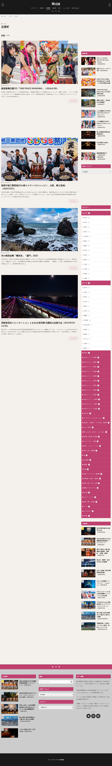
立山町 (86, 269)
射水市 (87, 222)
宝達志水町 (88, 325)
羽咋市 (86, 297)
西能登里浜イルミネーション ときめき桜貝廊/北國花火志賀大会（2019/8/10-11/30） (38, 324)
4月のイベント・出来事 (91, 371)
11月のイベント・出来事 (91, 404)
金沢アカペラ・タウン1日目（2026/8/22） (104, 69)
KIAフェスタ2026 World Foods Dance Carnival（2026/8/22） (103, 61)
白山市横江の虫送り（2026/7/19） (102, 143)
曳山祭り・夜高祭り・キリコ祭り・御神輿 (96, 422)
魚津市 (86, 255)
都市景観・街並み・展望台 (92, 478)
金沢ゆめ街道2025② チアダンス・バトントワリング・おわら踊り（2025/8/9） (27, 695)
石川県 (48, 8)
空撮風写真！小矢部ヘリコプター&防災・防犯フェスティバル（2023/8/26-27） (103, 626)
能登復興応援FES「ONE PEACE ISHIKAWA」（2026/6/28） (30, 88)
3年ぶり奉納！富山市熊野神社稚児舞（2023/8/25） (104, 572)
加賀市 (86, 348)
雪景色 (87, 464)
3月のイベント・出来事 (91, 366)
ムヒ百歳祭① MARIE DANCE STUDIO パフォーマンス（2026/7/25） (104, 124)
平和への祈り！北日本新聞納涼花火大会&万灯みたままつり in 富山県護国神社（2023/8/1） (27, 708)
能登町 (86, 334)
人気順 (8, 35)
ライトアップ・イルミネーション (94, 418)
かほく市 (87, 339)
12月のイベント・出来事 (91, 408)
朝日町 (86, 273)
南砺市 (87, 245)
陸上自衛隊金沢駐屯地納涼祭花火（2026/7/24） (103, 134)
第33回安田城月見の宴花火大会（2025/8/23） (103, 530)
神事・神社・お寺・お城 (92, 483)
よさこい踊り (88, 427)
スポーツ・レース (90, 497)
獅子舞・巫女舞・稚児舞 (91, 436)
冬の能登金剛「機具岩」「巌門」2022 (19, 255)
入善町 (86, 278)
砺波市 (87, 241)
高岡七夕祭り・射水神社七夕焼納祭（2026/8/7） (103, 102)
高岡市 (87, 227)
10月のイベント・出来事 (91, 399)
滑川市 (87, 250)
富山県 (42, 8)
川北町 (86, 343)
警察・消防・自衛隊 (90, 501)
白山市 (86, 301)
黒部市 (86, 259)
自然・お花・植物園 (90, 450)
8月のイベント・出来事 (91, 390)
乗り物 (87, 492)
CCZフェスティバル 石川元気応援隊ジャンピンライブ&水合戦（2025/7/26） (103, 594)
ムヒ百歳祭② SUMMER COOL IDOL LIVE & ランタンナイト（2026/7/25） (104, 114)
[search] (71, 682)
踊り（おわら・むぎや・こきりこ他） (95, 432)
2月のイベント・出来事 (91, 362)
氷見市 (87, 231)
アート (87, 506)
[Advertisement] (39, 120)
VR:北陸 (56, 4)
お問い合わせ (75, 8)
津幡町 (86, 315)
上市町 (86, 264)
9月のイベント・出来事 (91, 394)
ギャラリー (34, 8)
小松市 (87, 311)
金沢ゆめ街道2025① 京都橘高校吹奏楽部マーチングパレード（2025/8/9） (104, 541)
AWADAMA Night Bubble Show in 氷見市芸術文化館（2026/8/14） (103, 92)
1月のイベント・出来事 (91, 357)
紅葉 (86, 469)
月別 (59, 8)
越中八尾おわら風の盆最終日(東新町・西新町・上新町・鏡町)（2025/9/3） (103, 552)
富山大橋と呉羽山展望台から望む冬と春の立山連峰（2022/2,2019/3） (103, 615)
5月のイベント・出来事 (91, 376)
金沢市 (87, 287)
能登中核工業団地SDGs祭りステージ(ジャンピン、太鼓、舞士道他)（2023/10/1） (33, 187)
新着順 (3, 35)
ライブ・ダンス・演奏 (91, 441)
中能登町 (87, 320)
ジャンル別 (66, 8)
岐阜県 (54, 8)
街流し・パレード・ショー (92, 446)
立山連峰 (87, 460)
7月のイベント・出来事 (91, 385)
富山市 (87, 217)
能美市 (86, 306)
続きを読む (73, 100)
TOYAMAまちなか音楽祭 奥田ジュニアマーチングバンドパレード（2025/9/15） (103, 605)
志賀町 (16, 16)
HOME (4, 16)
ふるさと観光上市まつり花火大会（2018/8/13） (27, 730)
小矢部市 (87, 236)
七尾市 (87, 292)
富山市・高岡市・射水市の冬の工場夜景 (103, 561)
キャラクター (88, 511)
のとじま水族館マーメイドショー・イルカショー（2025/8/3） (103, 583)
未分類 (86, 515)
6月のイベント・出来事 (91, 380)
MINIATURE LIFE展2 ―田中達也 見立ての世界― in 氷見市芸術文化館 (104, 81)
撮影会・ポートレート (91, 488)
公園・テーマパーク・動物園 (93, 474)
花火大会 (87, 413)
